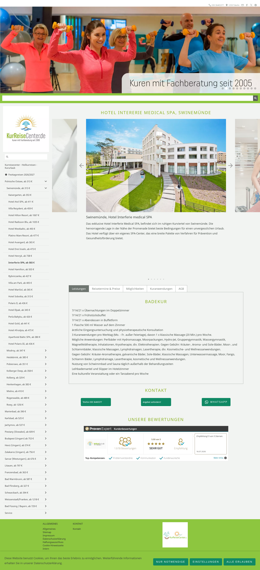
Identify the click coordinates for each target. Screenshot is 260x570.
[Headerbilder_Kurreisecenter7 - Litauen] (244, 88)
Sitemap (47, 532)
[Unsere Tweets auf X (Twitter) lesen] (251, 5)
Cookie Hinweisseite (53, 545)
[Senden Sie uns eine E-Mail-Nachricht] (242, 5)
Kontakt (77, 528)
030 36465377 (217, 5)
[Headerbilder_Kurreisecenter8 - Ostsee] (230, 88)
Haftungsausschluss (53, 542)
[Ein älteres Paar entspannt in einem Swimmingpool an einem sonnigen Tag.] (255, 88)
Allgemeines (49, 528)
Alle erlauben (239, 562)
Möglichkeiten (135, 288)
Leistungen (79, 288)
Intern (46, 548)
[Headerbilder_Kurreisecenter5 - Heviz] (237, 88)
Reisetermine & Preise (106, 288)
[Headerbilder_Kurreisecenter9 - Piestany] (241, 88)
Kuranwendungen (161, 288)
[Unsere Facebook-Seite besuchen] (246, 5)
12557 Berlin (233, 5)
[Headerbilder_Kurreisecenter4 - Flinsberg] (233, 88)
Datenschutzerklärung (54, 538)
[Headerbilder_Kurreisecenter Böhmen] (226, 88)
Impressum (49, 535)
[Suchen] (255, 98)
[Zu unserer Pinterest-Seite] (255, 5)
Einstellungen (206, 562)
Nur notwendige (170, 562)
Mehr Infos (218, 458)
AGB (181, 288)
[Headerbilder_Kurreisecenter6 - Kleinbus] (251, 88)
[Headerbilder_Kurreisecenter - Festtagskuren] (248, 88)
